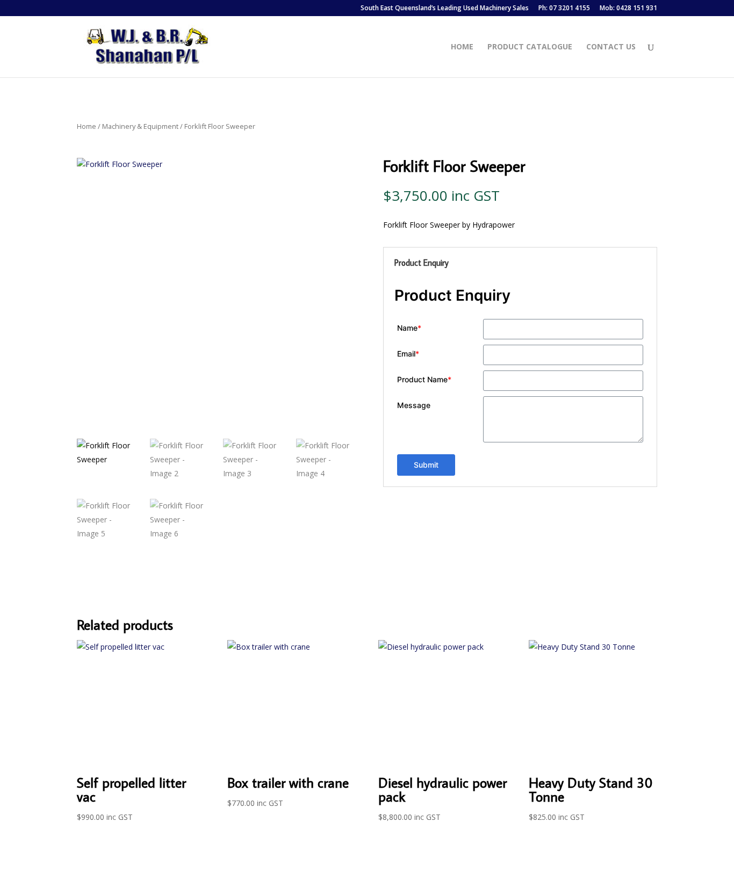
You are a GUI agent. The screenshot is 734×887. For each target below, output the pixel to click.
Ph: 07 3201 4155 (564, 8)
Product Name (424, 379)
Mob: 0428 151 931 (628, 8)
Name (409, 327)
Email (408, 353)
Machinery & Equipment (140, 126)
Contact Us (611, 47)
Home (462, 47)
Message (413, 405)
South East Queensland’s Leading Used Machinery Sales (445, 8)
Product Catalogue (529, 47)
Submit (426, 464)
